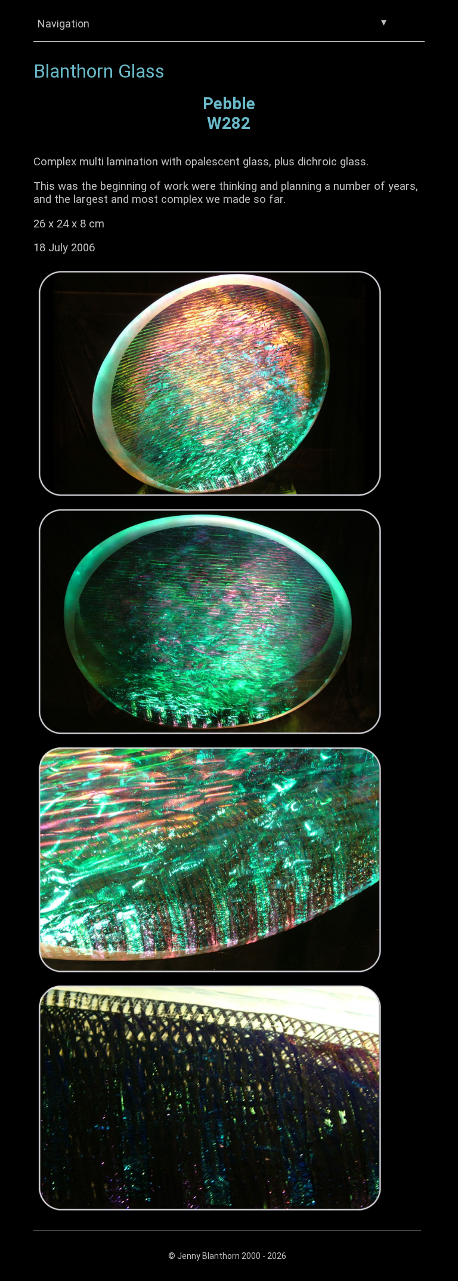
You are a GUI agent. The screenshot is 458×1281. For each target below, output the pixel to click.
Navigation (212, 23)
